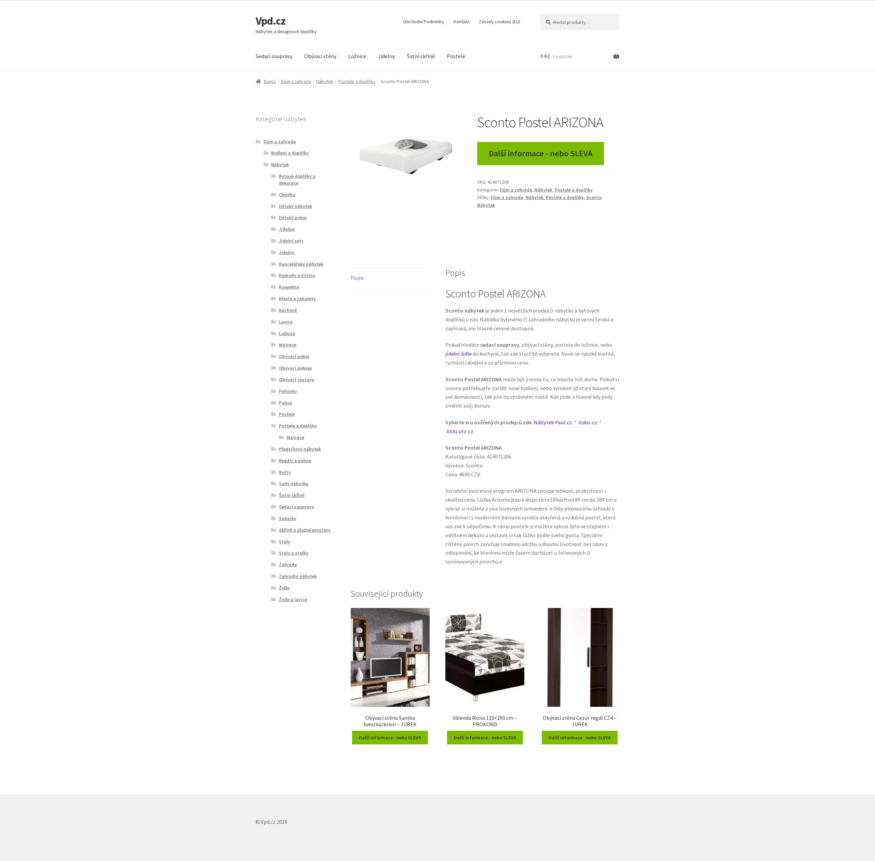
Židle (284, 588)
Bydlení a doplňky (290, 153)
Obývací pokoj (294, 356)
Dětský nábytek (295, 206)
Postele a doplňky (357, 81)
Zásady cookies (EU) (499, 21)
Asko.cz (588, 422)
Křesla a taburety (297, 298)
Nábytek (324, 81)
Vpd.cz (270, 21)
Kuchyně (288, 310)
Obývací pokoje (295, 368)
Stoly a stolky (293, 553)
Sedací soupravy (274, 56)
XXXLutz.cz (459, 431)
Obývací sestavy (296, 379)
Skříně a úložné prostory (305, 530)
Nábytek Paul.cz (553, 422)
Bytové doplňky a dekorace (297, 179)
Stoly (284, 542)
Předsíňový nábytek (300, 449)
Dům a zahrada (296, 81)
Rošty (285, 472)
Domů (270, 81)
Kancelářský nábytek (301, 264)
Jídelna (287, 229)
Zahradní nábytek (298, 576)
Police (285, 403)
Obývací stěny (320, 56)
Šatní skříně (421, 56)
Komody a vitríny (297, 275)
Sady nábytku (293, 483)
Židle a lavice (293, 599)
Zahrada (288, 564)
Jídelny (386, 56)
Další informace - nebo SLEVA (540, 153)
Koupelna (289, 287)
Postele (456, 56)
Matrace (287, 345)
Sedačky (287, 518)
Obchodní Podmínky (423, 21)
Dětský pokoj (293, 217)
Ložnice (357, 56)
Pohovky (288, 391)
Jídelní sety (291, 241)
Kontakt (462, 21)
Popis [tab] (357, 277)
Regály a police (295, 461)
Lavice (286, 322)
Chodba (287, 194)
